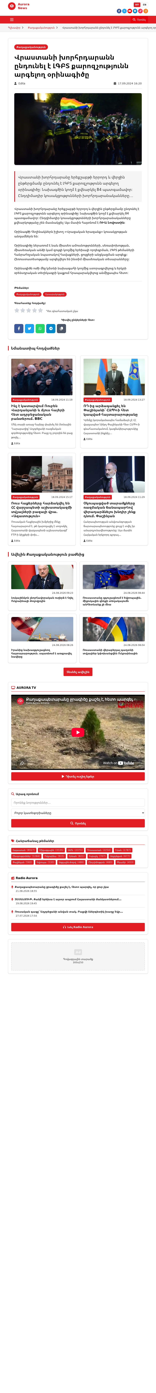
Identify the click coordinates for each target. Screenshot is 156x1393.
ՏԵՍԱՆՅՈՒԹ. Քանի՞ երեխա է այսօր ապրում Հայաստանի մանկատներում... (68, 899)
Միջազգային (51, 850)
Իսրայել (97, 856)
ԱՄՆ (75, 850)
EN (144, 4)
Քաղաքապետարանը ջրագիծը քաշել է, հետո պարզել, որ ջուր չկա (62, 887)
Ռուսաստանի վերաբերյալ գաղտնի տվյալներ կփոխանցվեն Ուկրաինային (110, 651)
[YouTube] (129, 11)
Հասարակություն (54, 294)
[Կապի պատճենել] (61, 328)
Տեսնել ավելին (78, 672)
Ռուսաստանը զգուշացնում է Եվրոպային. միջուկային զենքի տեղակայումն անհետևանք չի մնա (112, 601)
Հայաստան (24, 850)
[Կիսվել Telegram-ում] (50, 328)
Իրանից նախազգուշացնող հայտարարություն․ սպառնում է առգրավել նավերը (41, 653)
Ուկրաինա (54, 856)
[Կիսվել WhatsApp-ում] (40, 328)
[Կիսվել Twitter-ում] (29, 328)
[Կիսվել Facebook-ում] (18, 328)
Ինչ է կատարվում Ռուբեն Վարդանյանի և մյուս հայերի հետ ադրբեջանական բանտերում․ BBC (38, 412)
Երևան (76, 856)
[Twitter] (124, 11)
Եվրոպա (45, 862)
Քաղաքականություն (41, 27)
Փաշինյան (22, 862)
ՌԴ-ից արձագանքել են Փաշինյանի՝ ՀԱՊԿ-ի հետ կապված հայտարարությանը (111, 410)
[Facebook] (119, 11)
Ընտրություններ (26, 856)
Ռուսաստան (99, 850)
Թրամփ (125, 862)
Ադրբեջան (120, 856)
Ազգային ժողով (71, 862)
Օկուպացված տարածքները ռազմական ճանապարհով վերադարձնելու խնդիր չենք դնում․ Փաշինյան (109, 509)
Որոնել (80, 823)
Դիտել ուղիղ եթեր (80, 776)
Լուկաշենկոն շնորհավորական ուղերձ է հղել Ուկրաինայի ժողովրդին (42, 599)
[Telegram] (135, 11)
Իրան (123, 850)
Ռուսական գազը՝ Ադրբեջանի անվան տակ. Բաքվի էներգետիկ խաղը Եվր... (69, 911)
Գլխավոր (14, 27)
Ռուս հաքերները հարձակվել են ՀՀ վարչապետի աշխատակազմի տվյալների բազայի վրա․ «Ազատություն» (41, 509)
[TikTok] (140, 11)
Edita (21, 83)
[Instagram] (145, 11)
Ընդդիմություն (100, 862)
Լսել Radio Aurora (80, 927)
